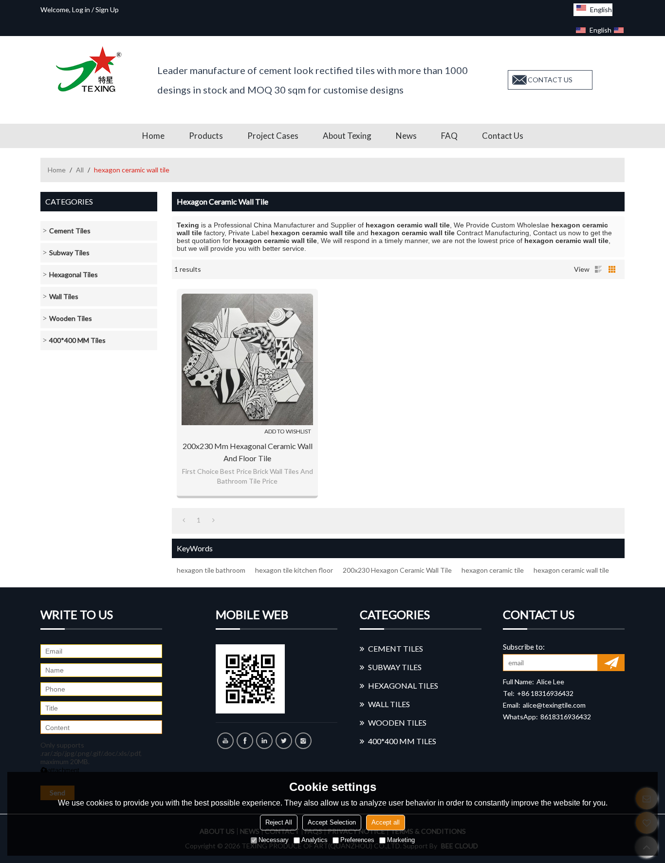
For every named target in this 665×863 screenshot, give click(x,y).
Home (153, 136)
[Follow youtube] (225, 740)
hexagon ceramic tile (493, 570)
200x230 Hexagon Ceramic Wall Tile (397, 570)
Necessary (274, 840)
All (80, 170)
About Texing (347, 136)
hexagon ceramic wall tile (571, 570)
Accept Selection (332, 822)
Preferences (357, 840)
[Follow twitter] (284, 740)
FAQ (449, 136)
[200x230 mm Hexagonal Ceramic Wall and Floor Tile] (247, 359)
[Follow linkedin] (264, 740)
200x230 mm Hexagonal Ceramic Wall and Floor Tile (248, 452)
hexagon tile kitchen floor (294, 570)
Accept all (385, 822)
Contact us (502, 136)
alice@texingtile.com (554, 705)
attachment (63, 770)
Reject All (278, 822)
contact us (550, 79)
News (406, 136)
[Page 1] (184, 520)
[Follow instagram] (303, 740)
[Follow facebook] (245, 740)
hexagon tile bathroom (211, 570)
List (598, 269)
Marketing (401, 840)
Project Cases (272, 136)
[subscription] (611, 662)
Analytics (314, 840)
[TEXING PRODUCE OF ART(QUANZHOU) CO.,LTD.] (91, 69)
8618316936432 (565, 717)
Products (206, 136)
